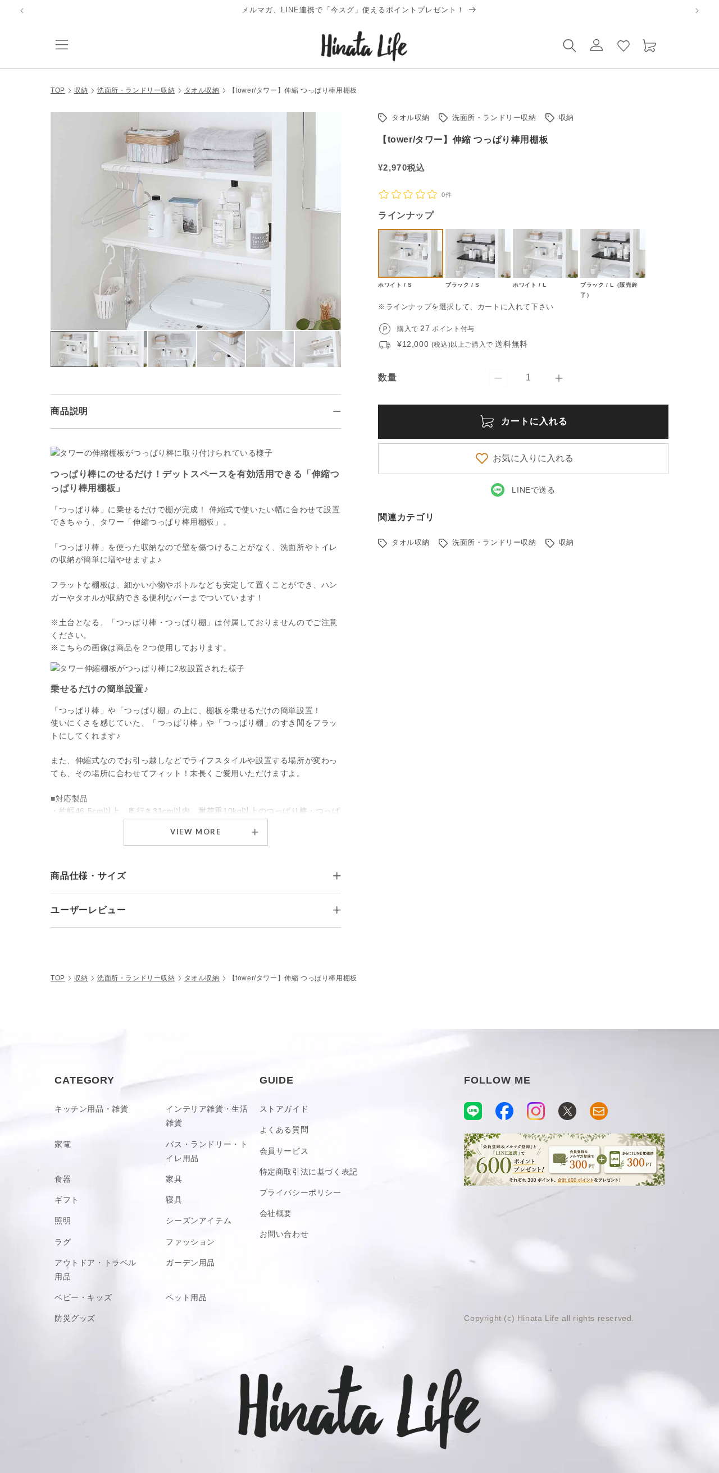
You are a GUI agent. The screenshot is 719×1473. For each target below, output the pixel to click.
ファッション (190, 1241)
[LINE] (473, 1111)
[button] (62, 45)
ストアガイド (284, 1108)
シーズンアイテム (198, 1220)
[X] (567, 1111)
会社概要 (276, 1213)
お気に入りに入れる (533, 458)
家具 (174, 1178)
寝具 (174, 1199)
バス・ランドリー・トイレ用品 (207, 1151)
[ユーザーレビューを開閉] (337, 910)
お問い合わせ (284, 1233)
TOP (58, 90)
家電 (62, 1144)
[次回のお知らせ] (697, 10)
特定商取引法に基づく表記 (309, 1171)
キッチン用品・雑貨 (91, 1108)
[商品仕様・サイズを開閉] (337, 876)
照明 (62, 1220)
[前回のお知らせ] (22, 10)
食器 (62, 1178)
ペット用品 (186, 1297)
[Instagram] (536, 1111)
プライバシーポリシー (301, 1192)
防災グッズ (74, 1318)
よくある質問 (284, 1129)
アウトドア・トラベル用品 (95, 1269)
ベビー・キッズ (83, 1297)
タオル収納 (202, 90)
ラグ (62, 1241)
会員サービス (284, 1150)
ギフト (66, 1199)
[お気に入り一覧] (623, 45)
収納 (81, 90)
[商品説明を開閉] (337, 411)
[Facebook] (504, 1111)
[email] (599, 1111)
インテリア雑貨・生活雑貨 (207, 1115)
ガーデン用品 (190, 1262)
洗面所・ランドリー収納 (136, 90)
